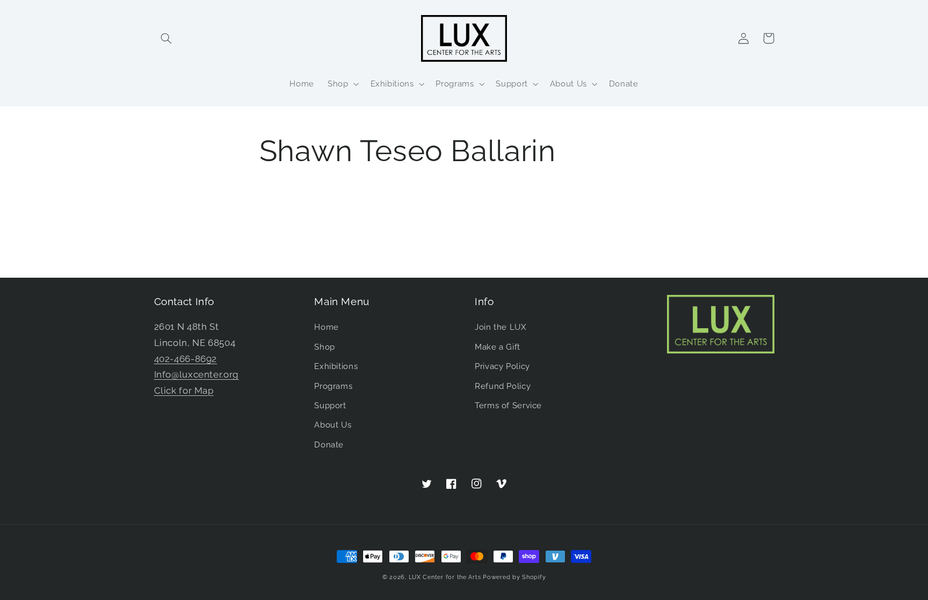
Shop (324, 346)
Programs (333, 386)
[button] (166, 38)
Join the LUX (500, 326)
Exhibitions (336, 366)
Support (330, 405)
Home (326, 326)
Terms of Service (508, 405)
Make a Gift (497, 346)
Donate (329, 444)
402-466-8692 (186, 358)
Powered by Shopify (514, 577)
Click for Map (184, 390)
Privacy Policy (502, 366)
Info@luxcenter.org (196, 374)
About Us (332, 424)
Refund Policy (503, 386)
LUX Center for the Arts (445, 577)
